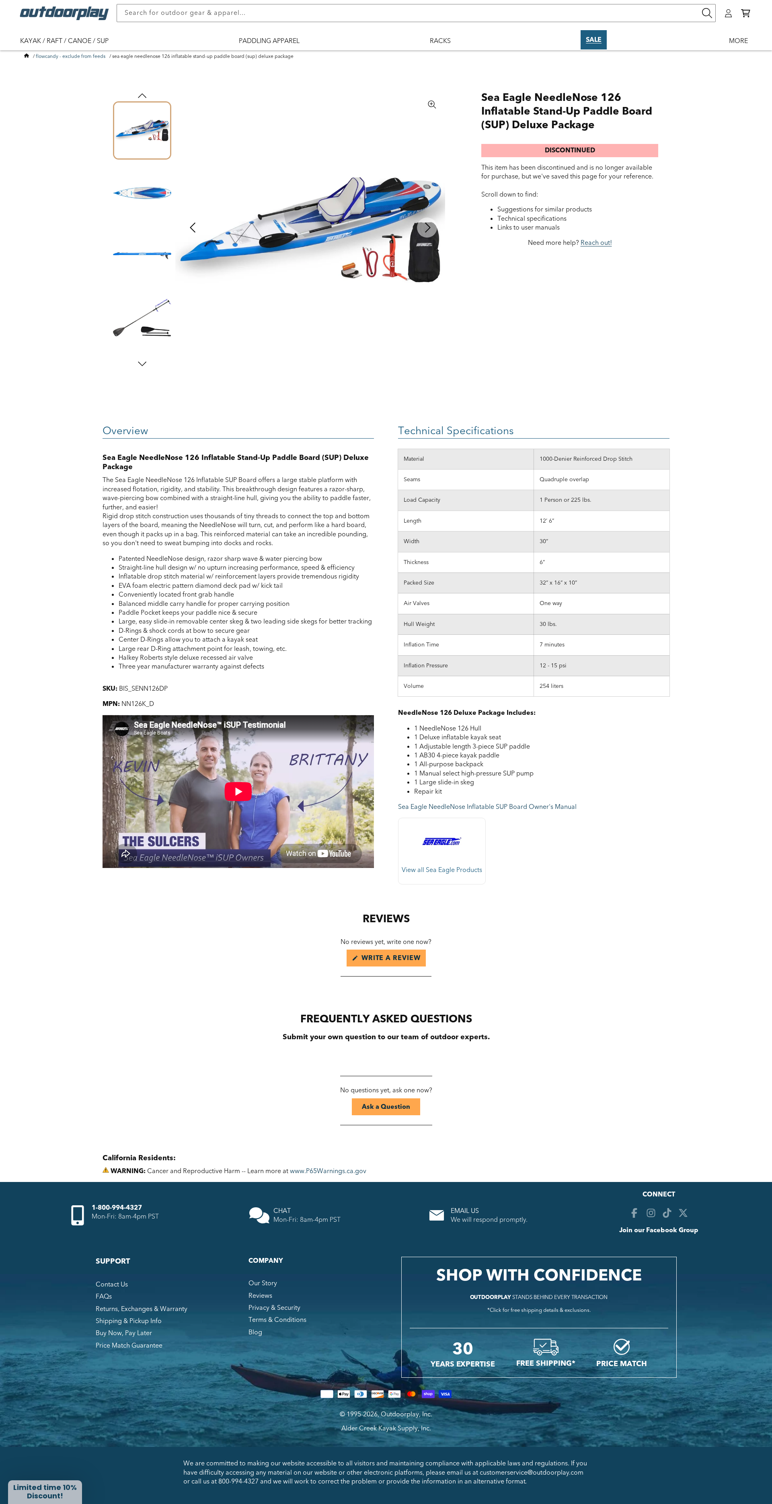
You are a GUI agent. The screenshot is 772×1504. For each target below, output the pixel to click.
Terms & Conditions (277, 1319)
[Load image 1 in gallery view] (142, 130)
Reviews (260, 1295)
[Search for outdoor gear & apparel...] (707, 13)
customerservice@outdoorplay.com (531, 1472)
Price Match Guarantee (129, 1345)
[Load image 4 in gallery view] (142, 318)
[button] (746, 13)
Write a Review (392, 959)
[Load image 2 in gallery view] (142, 193)
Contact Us (112, 1284)
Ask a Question (391, 1108)
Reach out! (596, 242)
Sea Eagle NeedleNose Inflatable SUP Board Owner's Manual (487, 806)
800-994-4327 (238, 1481)
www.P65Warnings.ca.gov (328, 1171)
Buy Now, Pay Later (124, 1333)
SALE (594, 39)
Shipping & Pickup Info (129, 1321)
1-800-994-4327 (117, 1207)
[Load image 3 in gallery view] (142, 255)
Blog (255, 1332)
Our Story (262, 1283)
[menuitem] (68, 46)
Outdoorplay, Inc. (406, 1414)
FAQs (104, 1296)
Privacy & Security (274, 1307)
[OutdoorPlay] (26, 56)
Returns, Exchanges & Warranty (141, 1309)
